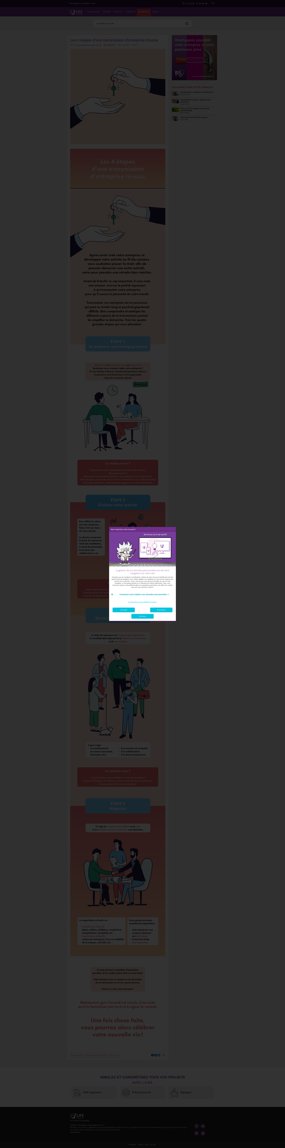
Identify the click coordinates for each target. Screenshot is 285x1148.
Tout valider (123, 610)
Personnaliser (161, 610)
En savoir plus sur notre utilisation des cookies (143, 602)
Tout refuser (142, 616)
